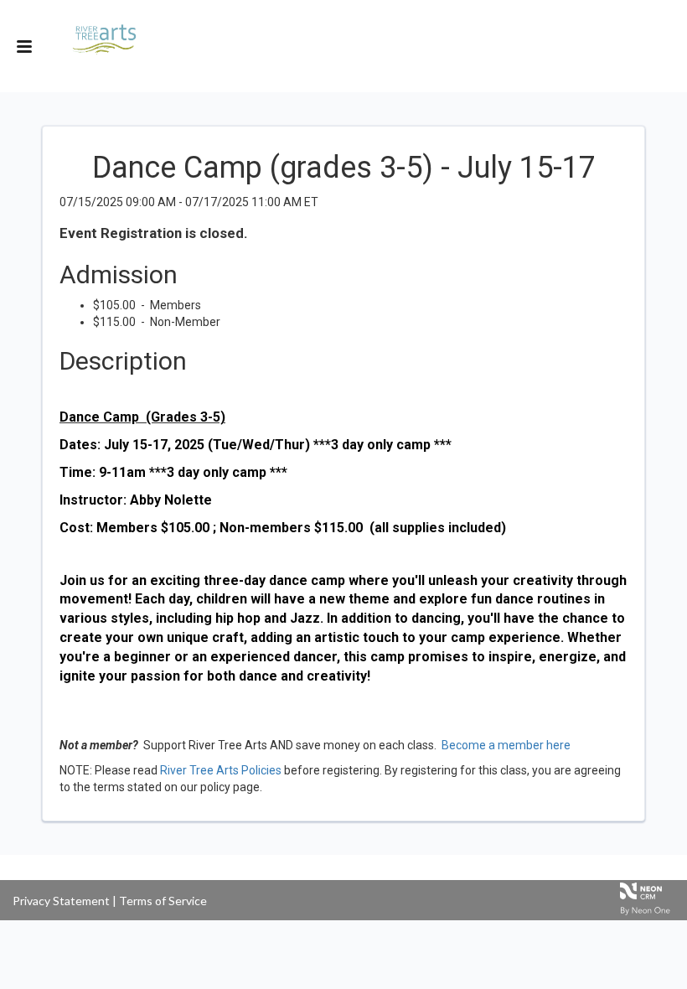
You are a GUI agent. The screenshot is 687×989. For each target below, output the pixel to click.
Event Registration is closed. (153, 233)
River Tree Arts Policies (221, 770)
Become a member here (506, 745)
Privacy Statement (61, 900)
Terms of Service (163, 900)
